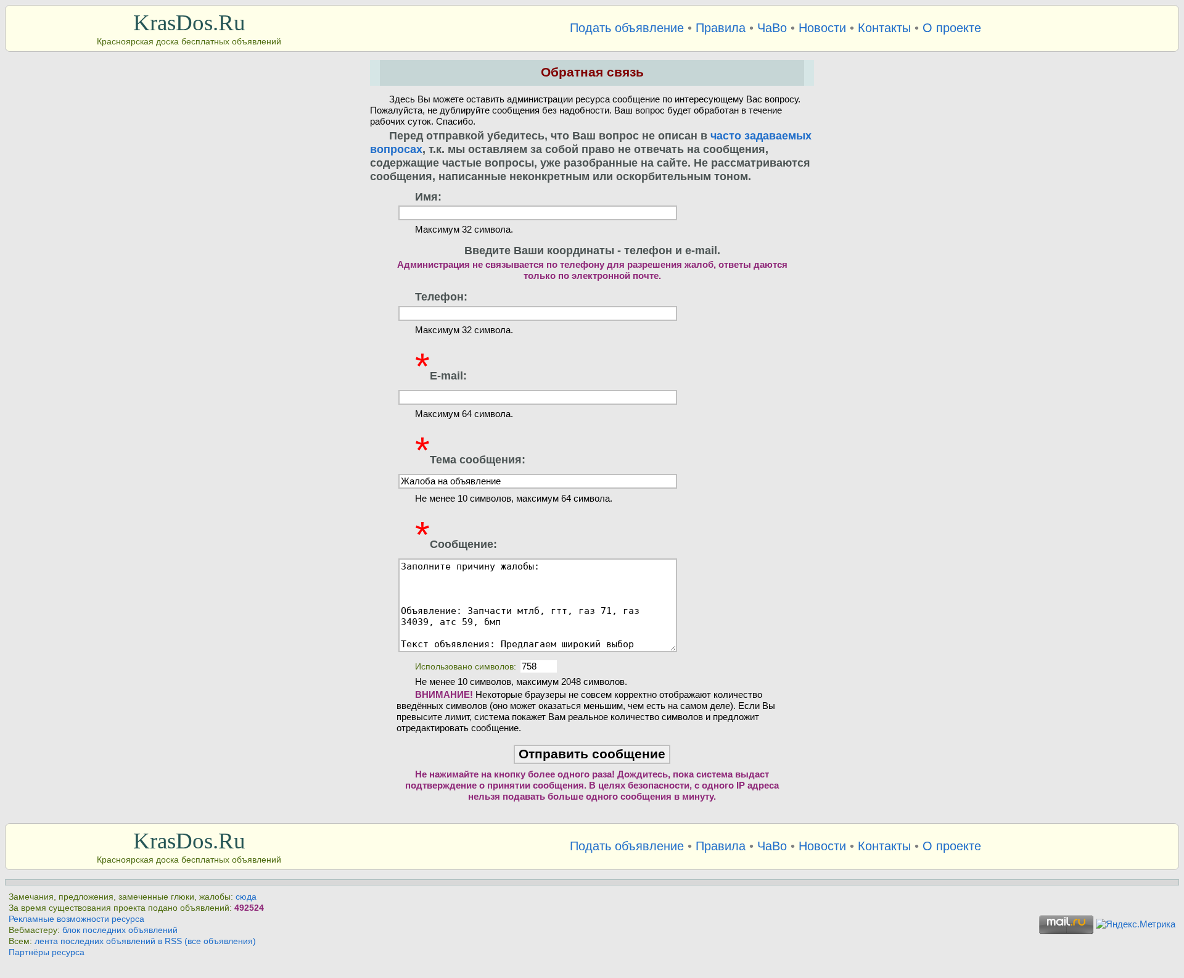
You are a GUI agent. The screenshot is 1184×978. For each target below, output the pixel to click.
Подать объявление (627, 28)
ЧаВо (772, 28)
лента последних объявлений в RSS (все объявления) (145, 941)
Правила (721, 28)
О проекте (952, 28)
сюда (246, 896)
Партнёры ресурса (46, 952)
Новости (822, 28)
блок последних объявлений (120, 930)
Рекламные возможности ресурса (76, 919)
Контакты (884, 28)
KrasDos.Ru (189, 22)
